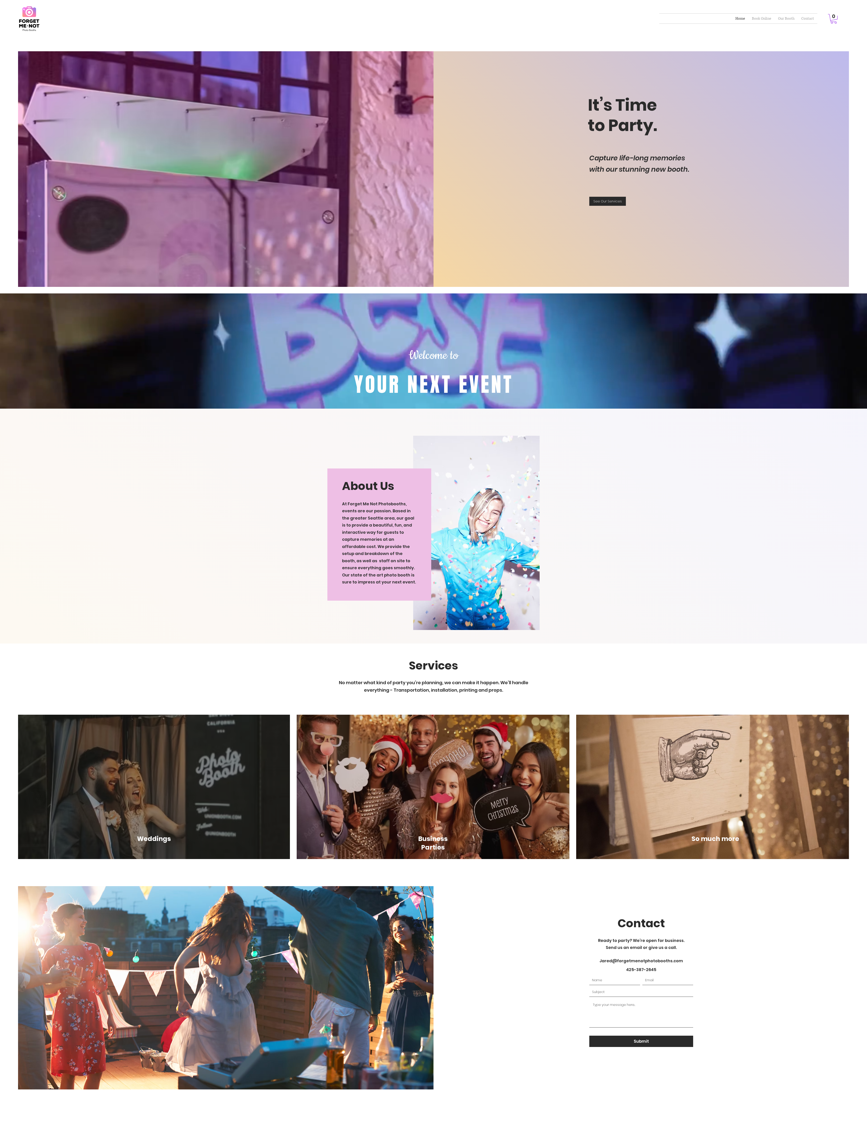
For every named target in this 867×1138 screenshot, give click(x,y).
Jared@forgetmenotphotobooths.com (641, 961)
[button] (833, 19)
